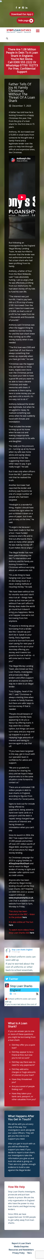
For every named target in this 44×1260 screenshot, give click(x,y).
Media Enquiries (21, 1246)
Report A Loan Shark (21, 1243)
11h (14, 994)
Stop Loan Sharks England (22, 949)
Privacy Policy (18, 1253)
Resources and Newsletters (21, 1249)
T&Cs (29, 1253)
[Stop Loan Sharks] (19, 31)
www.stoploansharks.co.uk (21, 897)
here (24, 917)
